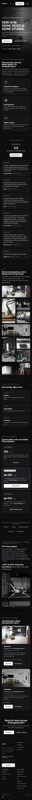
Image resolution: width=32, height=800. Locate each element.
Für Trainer (19, 749)
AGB (18, 778)
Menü (27, 3)
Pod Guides (19, 744)
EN (13, 3)
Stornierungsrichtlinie (22, 786)
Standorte (4, 778)
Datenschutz (20, 774)
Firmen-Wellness (20, 747)
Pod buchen (4, 772)
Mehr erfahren (18, 663)
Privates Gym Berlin (6, 774)
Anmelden (8, 765)
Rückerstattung (20, 772)
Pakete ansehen (16, 486)
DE (11, 3)
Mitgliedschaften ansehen (21, 41)
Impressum (19, 781)
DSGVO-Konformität (21, 776)
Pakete (3, 776)
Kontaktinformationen (22, 783)
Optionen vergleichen (22, 732)
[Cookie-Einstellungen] (3, 797)
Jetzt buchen (20, 3)
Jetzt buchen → (7, 41)
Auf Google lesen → (16, 155)
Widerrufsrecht (20, 788)
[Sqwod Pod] (4, 3)
